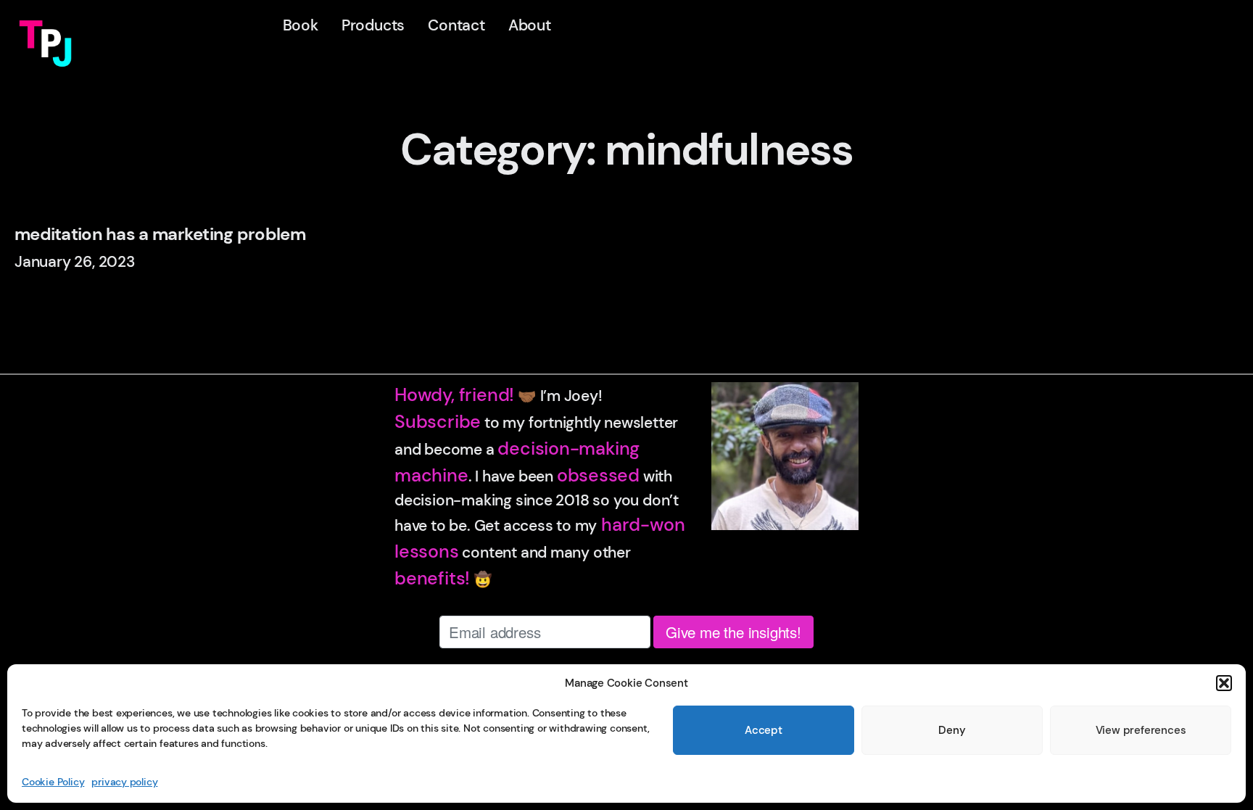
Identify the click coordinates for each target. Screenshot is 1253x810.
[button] (1224, 683)
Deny (951, 730)
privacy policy (124, 781)
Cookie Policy (53, 781)
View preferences (1141, 730)
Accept (763, 730)
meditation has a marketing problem (160, 234)
